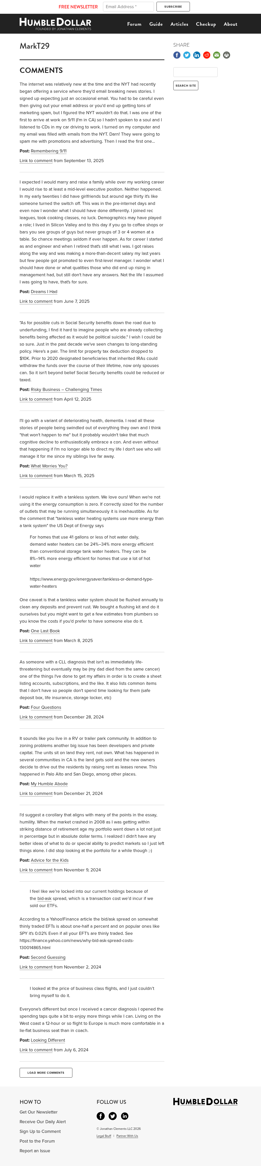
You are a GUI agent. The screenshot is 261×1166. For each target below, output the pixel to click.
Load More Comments (46, 1073)
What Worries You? (49, 466)
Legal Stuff (104, 1136)
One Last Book (45, 631)
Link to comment (36, 160)
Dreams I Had (44, 291)
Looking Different (48, 1040)
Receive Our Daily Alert (43, 1121)
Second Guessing (48, 957)
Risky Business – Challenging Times (66, 389)
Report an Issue (35, 1151)
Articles (179, 24)
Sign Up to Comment (40, 1131)
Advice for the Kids (50, 860)
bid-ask (44, 898)
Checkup (206, 24)
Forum (134, 24)
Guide (156, 24)
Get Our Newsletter (39, 1112)
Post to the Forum (37, 1141)
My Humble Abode (49, 784)
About (231, 24)
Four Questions (46, 707)
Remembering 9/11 (49, 151)
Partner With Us (127, 1136)
